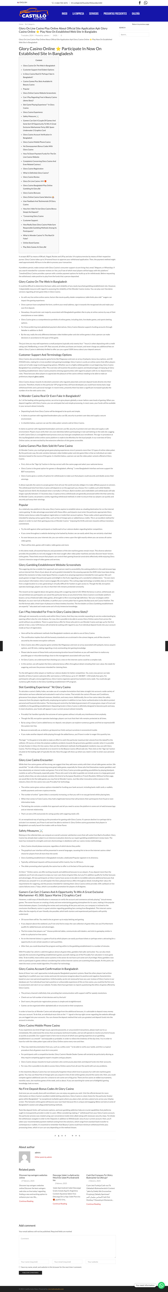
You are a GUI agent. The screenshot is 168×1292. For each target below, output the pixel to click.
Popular (26, 89)
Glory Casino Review (31, 177)
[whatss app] (145, 3)
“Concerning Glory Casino (33, 216)
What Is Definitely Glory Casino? (36, 173)
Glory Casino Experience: (33, 112)
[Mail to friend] (69, 1135)
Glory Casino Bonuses (31, 193)
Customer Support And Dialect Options (38, 70)
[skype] (79, 1135)
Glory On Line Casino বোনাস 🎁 (35, 181)
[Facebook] (140, 3)
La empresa (78, 14)
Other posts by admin (43, 1157)
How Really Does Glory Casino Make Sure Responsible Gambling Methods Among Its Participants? (40, 227)
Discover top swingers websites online (33, 1176)
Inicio (64, 14)
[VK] (62, 1135)
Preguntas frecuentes (115, 14)
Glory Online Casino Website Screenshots (39, 93)
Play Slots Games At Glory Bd (34, 247)
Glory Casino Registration (33, 168)
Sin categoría (29, 24)
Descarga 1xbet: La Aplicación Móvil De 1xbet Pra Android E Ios (66, 1177)
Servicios (94, 14)
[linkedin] (72, 1135)
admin (46, 35)
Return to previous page (140, 24)
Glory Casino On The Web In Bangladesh (39, 65)
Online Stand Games (31, 243)
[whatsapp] (76, 1135)
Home (21, 24)
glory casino (39, 376)
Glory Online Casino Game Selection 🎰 (38, 197)
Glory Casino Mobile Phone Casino (37, 142)
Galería (136, 14)
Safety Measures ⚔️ (31, 116)
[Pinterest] (65, 1135)
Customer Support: (30, 220)
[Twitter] (56, 1135)
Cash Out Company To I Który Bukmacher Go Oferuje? (99, 1176)
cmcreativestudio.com (56, 1289)
